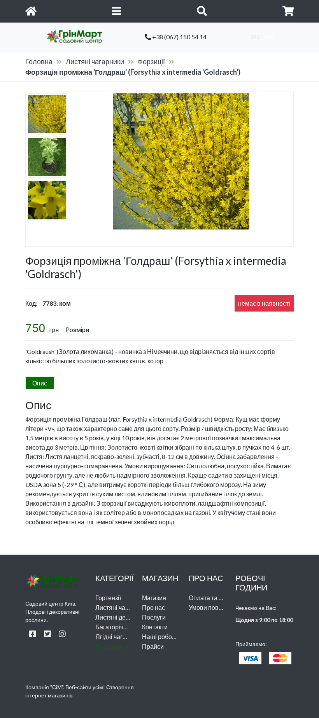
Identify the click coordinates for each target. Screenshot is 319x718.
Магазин (154, 597)
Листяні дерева (117, 617)
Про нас (153, 607)
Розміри (77, 330)
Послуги (154, 617)
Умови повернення (216, 607)
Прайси (153, 646)
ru (255, 36)
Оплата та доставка (217, 597)
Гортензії (108, 597)
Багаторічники (116, 626)
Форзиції (151, 61)
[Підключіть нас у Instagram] (62, 633)
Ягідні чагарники (119, 636)
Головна (39, 61)
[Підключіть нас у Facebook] (32, 633)
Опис (39, 383)
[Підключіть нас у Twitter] (47, 633)
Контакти (155, 626)
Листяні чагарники (95, 61)
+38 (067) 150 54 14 (179, 36)
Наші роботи (160, 636)
